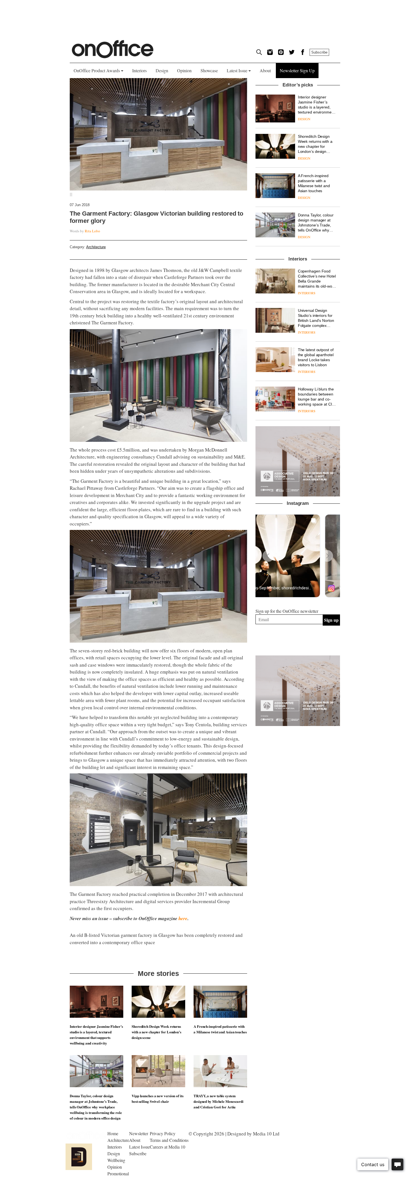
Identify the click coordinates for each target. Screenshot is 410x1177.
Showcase (209, 70)
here (183, 918)
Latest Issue (238, 70)
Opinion (184, 70)
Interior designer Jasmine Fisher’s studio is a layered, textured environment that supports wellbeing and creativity (96, 1034)
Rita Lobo (92, 230)
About (265, 70)
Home (112, 1133)
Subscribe (319, 52)
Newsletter (138, 1133)
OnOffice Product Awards (97, 70)
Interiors (139, 70)
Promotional (118, 1173)
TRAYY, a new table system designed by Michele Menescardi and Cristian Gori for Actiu (218, 1101)
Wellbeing (116, 1160)
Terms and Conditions (169, 1140)
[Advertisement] (298, 823)
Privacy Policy (162, 1133)
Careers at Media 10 (167, 1147)
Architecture (96, 247)
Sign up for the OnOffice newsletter (286, 611)
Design (162, 70)
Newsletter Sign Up (297, 70)
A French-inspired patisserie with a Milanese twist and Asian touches (220, 1029)
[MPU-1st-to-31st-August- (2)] (297, 461)
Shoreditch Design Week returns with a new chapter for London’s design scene (156, 1032)
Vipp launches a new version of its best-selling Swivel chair (158, 1098)
